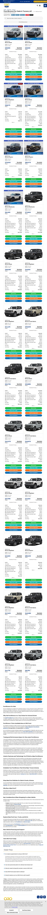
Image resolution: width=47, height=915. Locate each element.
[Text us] (41, 897)
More (13, 69)
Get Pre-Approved (13, 76)
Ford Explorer (17, 824)
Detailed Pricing (12, 51)
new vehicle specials (28, 731)
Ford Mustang (9, 825)
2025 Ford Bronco (9, 717)
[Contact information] (44, 897)
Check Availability (13, 79)
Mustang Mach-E (22, 825)
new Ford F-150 (28, 820)
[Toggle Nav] (45, 5)
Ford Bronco (19, 821)
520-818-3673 (33, 774)
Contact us (23, 774)
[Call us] (38, 897)
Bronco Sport (27, 821)
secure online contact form (9, 844)
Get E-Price (13, 71)
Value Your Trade (13, 74)
